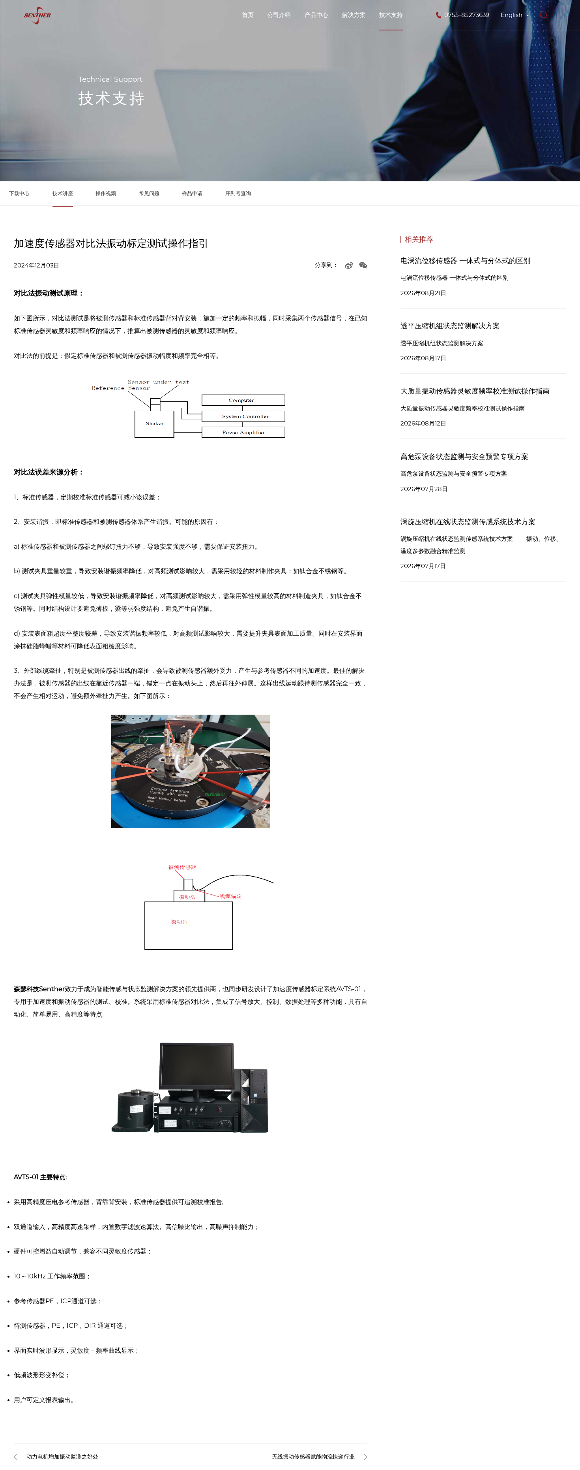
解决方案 (354, 15)
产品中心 (316, 15)
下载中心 (19, 193)
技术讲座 (62, 193)
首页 (248, 15)
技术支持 (391, 15)
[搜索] (544, 15)
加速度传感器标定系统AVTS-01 (317, 989)
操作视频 (105, 193)
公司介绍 (279, 15)
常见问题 (149, 193)
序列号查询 (238, 193)
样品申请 (192, 193)
